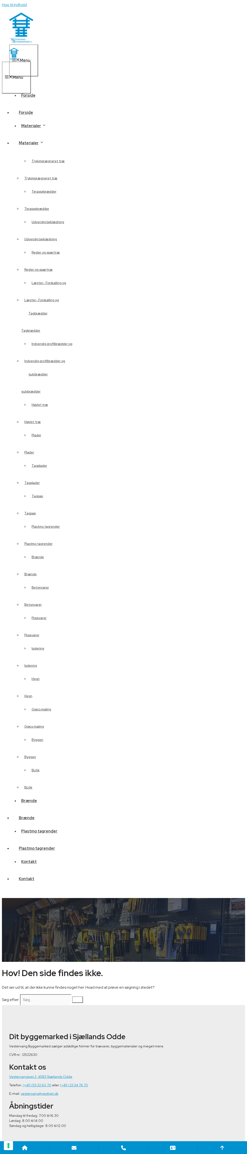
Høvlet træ (32, 422)
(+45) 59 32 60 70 (37, 1085)
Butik (28, 787)
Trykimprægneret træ (48, 161)
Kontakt (26, 878)
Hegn (28, 696)
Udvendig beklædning (40, 239)
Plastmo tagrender (46, 527)
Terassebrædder (36, 209)
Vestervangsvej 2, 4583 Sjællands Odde (40, 1076)
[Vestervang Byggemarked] (14, 58)
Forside (28, 95)
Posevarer (31, 635)
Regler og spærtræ (38, 270)
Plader (29, 452)
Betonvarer (40, 587)
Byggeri (30, 757)
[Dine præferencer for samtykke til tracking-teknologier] (8, 1145)
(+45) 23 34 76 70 (74, 1085)
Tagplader (39, 466)
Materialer (29, 143)
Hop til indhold (14, 4)
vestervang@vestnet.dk (39, 1093)
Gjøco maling (41, 709)
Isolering (30, 666)
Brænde (30, 574)
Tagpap (30, 513)
